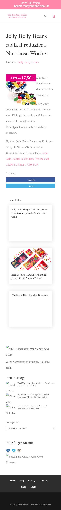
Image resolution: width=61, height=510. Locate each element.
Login (33, 486)
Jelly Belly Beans (28, 62)
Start (12, 480)
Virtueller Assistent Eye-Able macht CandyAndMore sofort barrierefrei (33, 395)
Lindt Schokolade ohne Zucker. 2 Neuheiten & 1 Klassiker (32, 407)
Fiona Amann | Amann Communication (34, 504)
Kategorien (12, 422)
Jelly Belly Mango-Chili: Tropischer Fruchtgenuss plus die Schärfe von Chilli (29, 213)
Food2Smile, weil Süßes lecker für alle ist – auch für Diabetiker (35, 384)
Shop (23, 486)
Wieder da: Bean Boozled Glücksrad (29, 294)
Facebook (31, 179)
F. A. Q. (32, 480)
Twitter (31, 186)
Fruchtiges (11, 61)
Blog (21, 480)
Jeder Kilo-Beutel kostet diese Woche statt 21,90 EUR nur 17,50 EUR (27, 158)
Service (44, 480)
